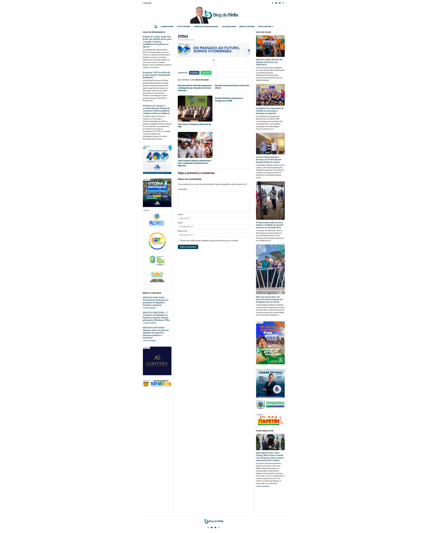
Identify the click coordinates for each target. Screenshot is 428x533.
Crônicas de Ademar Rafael (206, 26)
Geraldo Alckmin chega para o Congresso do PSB (229, 99)
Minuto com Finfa (247, 26)
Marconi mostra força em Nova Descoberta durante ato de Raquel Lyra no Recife (269, 299)
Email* (180, 223)
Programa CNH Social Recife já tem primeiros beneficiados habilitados (156, 75)
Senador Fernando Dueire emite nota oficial (232, 86)
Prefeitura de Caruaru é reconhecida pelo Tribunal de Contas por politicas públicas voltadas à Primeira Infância (156, 109)
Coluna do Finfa (229, 26)
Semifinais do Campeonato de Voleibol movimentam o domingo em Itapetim (270, 110)
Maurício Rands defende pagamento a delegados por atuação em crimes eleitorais (195, 88)
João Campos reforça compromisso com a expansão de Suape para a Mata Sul (194, 163)
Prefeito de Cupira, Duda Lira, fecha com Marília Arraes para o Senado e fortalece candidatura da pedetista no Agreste (157, 41)
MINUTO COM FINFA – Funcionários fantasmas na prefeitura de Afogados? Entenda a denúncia (155, 301)
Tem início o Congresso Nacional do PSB (194, 125)
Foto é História (183, 26)
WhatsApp (206, 73)
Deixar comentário (150, 308)
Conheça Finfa (167, 26)
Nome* (180, 214)
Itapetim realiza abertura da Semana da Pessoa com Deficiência (269, 62)
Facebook (194, 73)
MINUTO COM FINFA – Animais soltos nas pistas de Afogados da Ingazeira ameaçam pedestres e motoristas (156, 332)
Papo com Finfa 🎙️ (266, 26)
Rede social (182, 231)
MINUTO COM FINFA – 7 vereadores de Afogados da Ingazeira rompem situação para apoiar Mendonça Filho (156, 316)
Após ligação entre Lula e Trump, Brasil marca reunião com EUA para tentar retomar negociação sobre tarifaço (270, 456)
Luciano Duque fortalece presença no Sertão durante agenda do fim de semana (269, 159)
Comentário (182, 189)
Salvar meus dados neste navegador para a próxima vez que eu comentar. (209, 240)
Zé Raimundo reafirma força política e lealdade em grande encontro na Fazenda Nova (269, 225)
